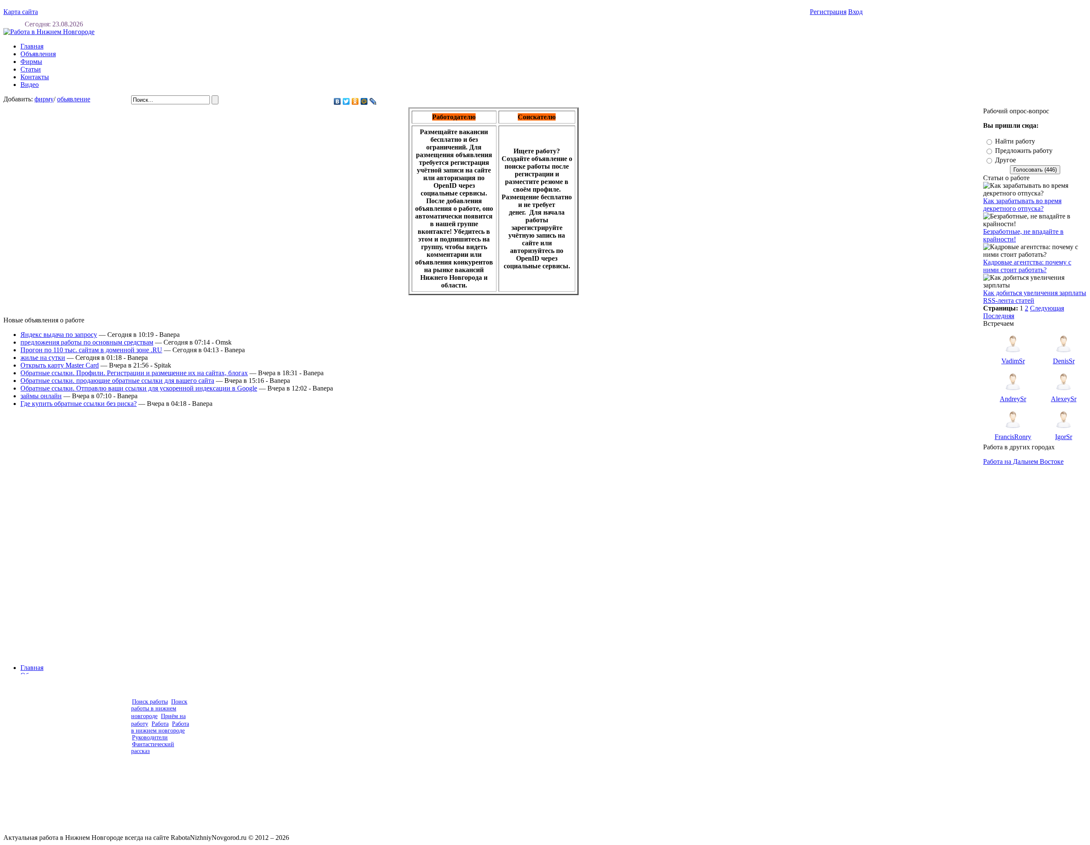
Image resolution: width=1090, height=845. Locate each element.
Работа (160, 724)
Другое (1005, 160)
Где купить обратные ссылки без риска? (78, 403)
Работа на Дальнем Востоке (1023, 461)
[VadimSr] (1013, 355)
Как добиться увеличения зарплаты (1034, 292)
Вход (855, 11)
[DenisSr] (1063, 355)
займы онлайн (41, 396)
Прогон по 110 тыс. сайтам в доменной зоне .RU (91, 350)
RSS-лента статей (1008, 300)
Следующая (1047, 308)
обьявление (73, 99)
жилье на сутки (42, 357)
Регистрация (828, 11)
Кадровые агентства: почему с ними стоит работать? (1027, 266)
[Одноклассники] (355, 101)
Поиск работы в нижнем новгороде (159, 708)
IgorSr (1063, 436)
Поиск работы (150, 701)
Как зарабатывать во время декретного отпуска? (1022, 204)
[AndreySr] (1013, 393)
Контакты (34, 76)
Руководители (150, 737)
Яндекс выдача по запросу (58, 334)
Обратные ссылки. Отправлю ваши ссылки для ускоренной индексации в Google (138, 388)
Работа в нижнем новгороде (160, 727)
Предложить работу (1024, 150)
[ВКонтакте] (337, 101)
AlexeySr (1063, 398)
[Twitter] (346, 101)
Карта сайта (20, 11)
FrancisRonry (1013, 436)
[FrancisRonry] (1013, 430)
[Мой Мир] (364, 101)
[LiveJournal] (373, 101)
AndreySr (1013, 398)
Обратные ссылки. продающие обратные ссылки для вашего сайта (117, 380)
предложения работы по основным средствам (86, 342)
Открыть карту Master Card (59, 365)
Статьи (30, 69)
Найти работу (1015, 141)
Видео (29, 84)
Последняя (998, 315)
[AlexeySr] (1063, 393)
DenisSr (1064, 361)
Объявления (38, 53)
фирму (44, 99)
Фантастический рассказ (152, 747)
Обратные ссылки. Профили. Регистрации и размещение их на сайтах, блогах (134, 373)
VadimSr (1013, 361)
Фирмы (31, 61)
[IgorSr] (1063, 430)
